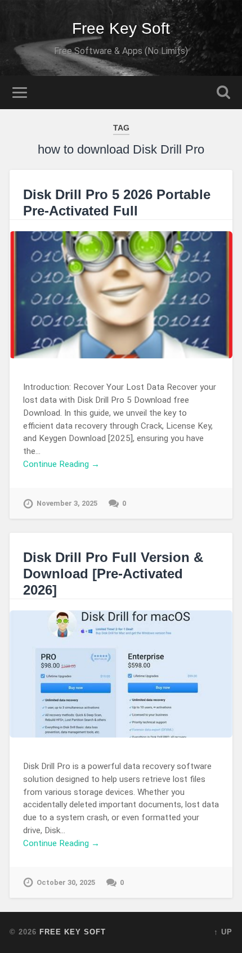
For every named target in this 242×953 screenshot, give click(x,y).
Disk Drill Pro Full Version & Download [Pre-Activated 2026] (113, 573)
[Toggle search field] (223, 92)
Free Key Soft (121, 28)
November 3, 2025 (67, 503)
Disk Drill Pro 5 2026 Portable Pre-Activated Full (116, 202)
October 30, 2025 (66, 882)
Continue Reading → (61, 464)
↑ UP (223, 932)
